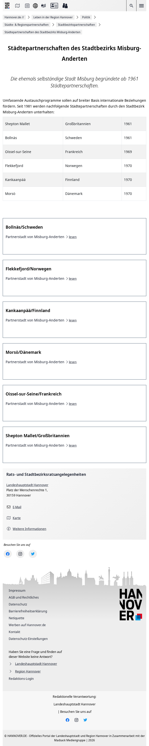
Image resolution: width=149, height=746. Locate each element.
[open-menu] (141, 5)
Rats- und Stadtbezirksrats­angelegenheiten (46, 474)
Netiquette (16, 618)
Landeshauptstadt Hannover (27, 485)
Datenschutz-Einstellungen (28, 638)
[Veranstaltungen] (27, 5)
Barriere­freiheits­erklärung (28, 611)
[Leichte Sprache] (43, 5)
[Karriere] (65, 5)
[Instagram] (20, 554)
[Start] (8, 6)
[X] (33, 554)
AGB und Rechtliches (24, 597)
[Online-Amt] (54, 5)
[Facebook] (8, 554)
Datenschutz (18, 604)
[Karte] (17, 5)
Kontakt (14, 631)
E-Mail (17, 507)
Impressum (17, 590)
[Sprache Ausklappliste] (35, 6)
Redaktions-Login (21, 678)
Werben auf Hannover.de (27, 625)
